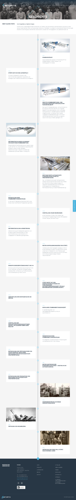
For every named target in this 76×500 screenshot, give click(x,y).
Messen (53, 1)
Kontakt (72, 5)
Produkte (54, 5)
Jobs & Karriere (48, 1)
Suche (68, 1)
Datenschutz (58, 474)
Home (50, 5)
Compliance (58, 1)
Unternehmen (61, 5)
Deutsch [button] (72, 1)
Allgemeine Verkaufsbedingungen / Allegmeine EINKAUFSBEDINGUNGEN (60, 481)
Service (67, 5)
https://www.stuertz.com (22, 479)
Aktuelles (42, 1)
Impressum (63, 1)
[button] (74, 206)
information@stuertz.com (22, 478)
